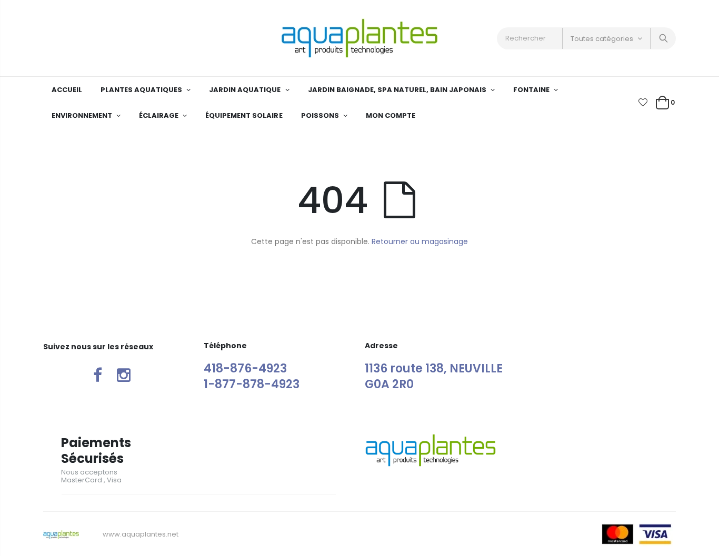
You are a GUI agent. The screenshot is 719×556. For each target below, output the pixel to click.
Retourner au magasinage (420, 241)
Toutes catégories (602, 39)
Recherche (662, 38)
